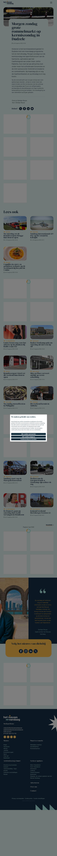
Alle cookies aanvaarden (28, 434)
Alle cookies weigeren (28, 436)
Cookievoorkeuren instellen (28, 439)
